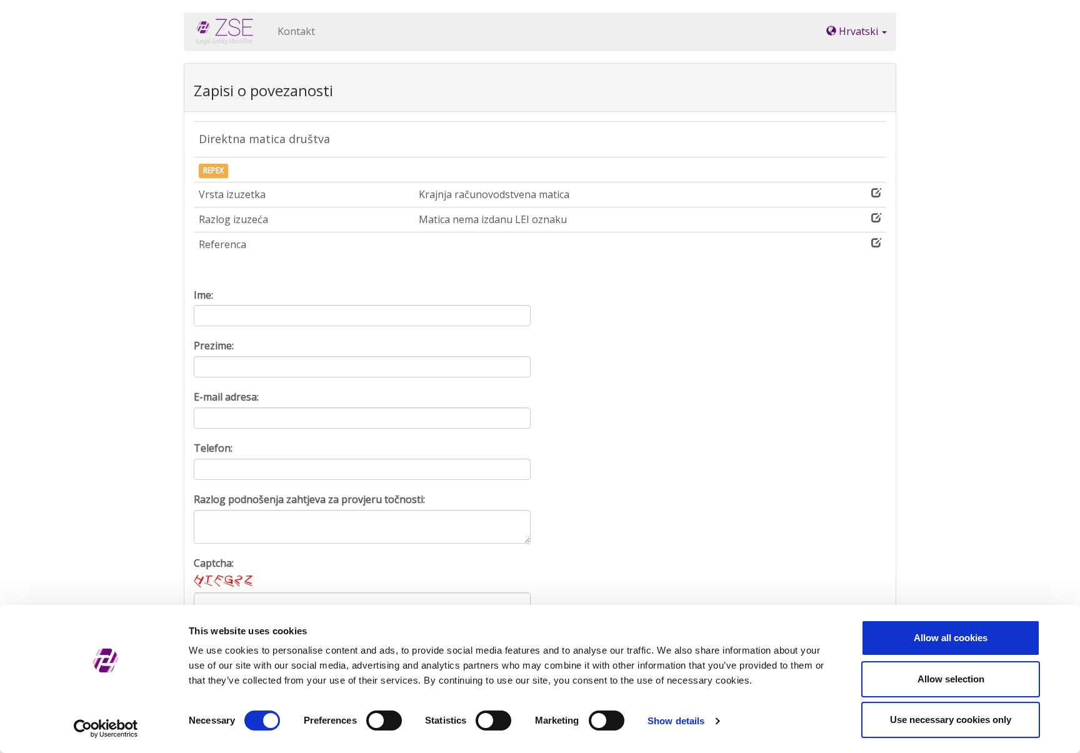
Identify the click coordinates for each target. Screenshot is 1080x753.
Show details (676, 721)
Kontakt (296, 31)
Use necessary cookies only (950, 719)
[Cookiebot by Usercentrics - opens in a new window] (106, 728)
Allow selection (951, 679)
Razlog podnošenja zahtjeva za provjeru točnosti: (309, 499)
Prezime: (214, 345)
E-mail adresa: (226, 397)
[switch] (384, 721)
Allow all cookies (951, 637)
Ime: (203, 295)
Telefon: (213, 448)
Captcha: (214, 563)
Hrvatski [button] (858, 31)
